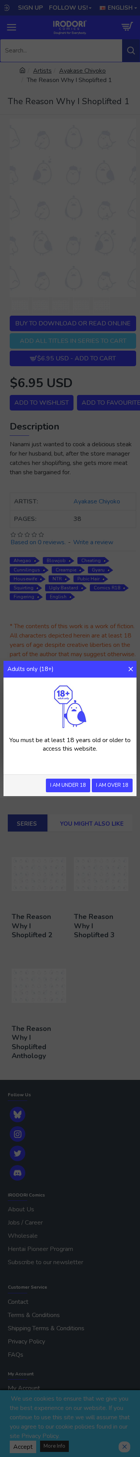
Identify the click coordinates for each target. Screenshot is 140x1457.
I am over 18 (112, 785)
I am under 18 (68, 785)
